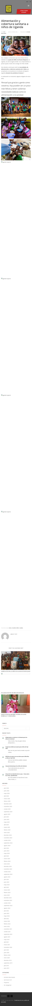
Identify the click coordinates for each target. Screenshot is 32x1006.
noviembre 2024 (8, 837)
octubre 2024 (7, 840)
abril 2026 (6, 796)
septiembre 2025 (8, 811)
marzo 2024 (7, 858)
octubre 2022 (7, 903)
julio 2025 (6, 817)
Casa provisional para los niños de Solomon (16, 766)
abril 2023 (6, 887)
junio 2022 (6, 913)
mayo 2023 (7, 884)
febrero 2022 (7, 924)
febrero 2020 (7, 955)
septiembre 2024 (8, 843)
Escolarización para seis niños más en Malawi (12, 693)
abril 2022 (6, 918)
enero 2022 (7, 926)
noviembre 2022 (8, 900)
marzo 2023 (7, 890)
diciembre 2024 (8, 835)
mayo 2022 (7, 916)
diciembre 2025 (8, 804)
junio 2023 (6, 882)
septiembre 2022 (8, 905)
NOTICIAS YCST (8, 980)
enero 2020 (7, 957)
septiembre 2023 (8, 874)
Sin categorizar (7, 985)
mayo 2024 (7, 853)
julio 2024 (6, 848)
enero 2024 (7, 864)
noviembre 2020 (8, 947)
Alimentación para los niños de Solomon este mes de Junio (15, 671)
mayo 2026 (7, 793)
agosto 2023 (7, 877)
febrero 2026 (7, 801)
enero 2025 (7, 832)
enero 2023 (7, 895)
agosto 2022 (7, 908)
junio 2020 (6, 952)
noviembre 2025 (8, 806)
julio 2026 (6, 788)
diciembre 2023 (8, 866)
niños (17, 628)
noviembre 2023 (8, 869)
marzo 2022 (7, 921)
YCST (4, 31)
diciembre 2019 (8, 960)
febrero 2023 (7, 892)
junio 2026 (6, 790)
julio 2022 (6, 911)
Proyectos (6, 982)
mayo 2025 (7, 822)
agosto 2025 (7, 814)
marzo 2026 (7, 798)
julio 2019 (6, 965)
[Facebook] (8, 996)
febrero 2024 (7, 861)
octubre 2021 (7, 931)
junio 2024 (6, 851)
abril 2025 (6, 824)
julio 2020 (6, 950)
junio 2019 (6, 968)
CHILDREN (14, 628)
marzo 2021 (7, 944)
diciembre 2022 (8, 897)
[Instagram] (11, 996)
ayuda (10, 628)
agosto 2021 (7, 937)
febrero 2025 (7, 830)
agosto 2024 (7, 845)
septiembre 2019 (8, 963)
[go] (28, 728)
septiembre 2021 (8, 934)
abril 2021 (6, 942)
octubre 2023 (7, 871)
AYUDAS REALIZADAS (9, 977)
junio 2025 (6, 819)
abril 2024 (6, 856)
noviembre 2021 (8, 929)
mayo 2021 (7, 939)
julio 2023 (6, 879)
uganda (21, 628)
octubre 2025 (7, 809)
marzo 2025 (7, 827)
